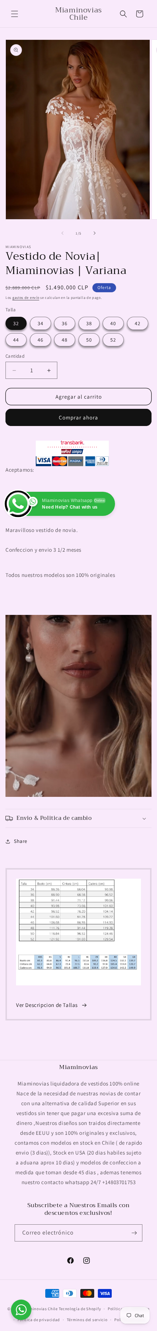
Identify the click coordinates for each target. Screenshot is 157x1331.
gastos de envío (25, 297)
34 (40, 323)
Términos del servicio (87, 1319)
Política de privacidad (39, 1319)
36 (65, 323)
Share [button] (20, 841)
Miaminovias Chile (40, 1308)
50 (89, 339)
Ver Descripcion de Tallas (47, 1004)
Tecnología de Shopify (80, 1308)
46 (40, 339)
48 (65, 339)
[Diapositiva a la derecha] (95, 233)
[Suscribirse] (134, 1232)
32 (16, 323)
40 (113, 323)
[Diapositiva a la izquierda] (62, 233)
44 (16, 339)
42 (138, 323)
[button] (15, 14)
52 (113, 339)
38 (89, 323)
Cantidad (14, 356)
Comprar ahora (78, 417)
